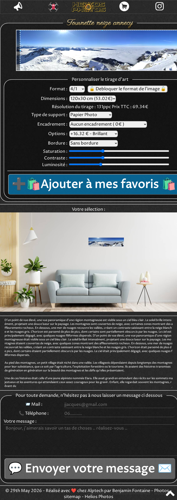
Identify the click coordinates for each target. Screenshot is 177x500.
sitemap (72, 497)
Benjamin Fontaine (131, 491)
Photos (161, 491)
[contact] (18, 7)
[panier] (124, 7)
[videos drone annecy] (53, 7)
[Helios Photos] (88, 7)
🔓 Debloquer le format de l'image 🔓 (127, 89)
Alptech (95, 491)
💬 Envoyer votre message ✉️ (90, 469)
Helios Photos (99, 497)
